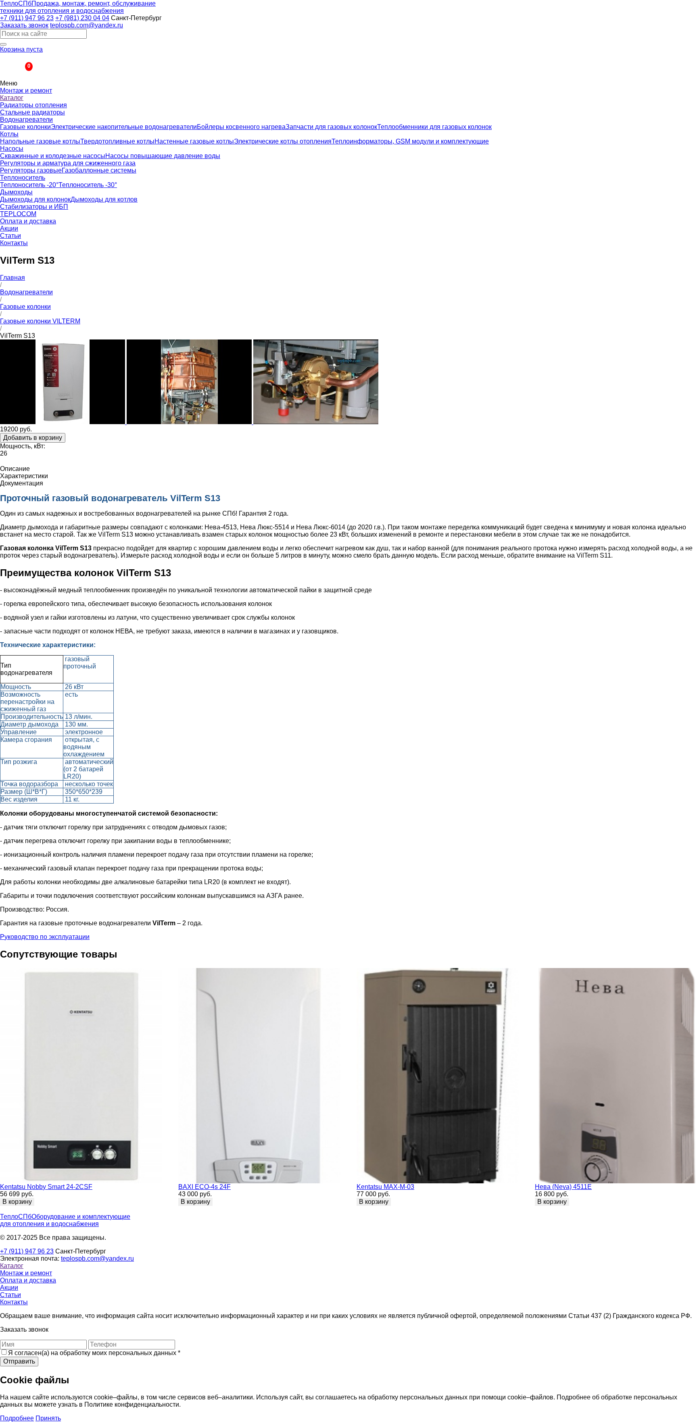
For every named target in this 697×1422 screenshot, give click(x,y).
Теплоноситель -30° (87, 184)
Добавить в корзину (32, 437)
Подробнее (17, 1418)
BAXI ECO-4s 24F (204, 1186)
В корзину (17, 1201)
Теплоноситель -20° (29, 184)
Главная (12, 277)
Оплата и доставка (28, 221)
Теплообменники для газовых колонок (434, 126)
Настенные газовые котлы (194, 141)
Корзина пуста (21, 49)
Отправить (19, 1361)
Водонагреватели (26, 119)
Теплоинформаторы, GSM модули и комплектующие (410, 141)
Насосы (11, 148)
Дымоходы (16, 192)
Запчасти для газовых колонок (331, 126)
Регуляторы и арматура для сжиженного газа (68, 163)
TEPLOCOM (18, 213)
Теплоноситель (22, 177)
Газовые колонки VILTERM (40, 321)
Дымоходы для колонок (35, 199)
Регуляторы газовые (31, 170)
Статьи (10, 235)
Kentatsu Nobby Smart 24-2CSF (46, 1186)
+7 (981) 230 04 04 (82, 18)
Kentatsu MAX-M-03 (385, 1186)
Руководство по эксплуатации (45, 936)
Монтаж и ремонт (26, 90)
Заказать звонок (24, 25)
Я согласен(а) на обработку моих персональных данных (94, 1352)
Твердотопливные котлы (117, 141)
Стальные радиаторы (32, 112)
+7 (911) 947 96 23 (27, 18)
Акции (9, 228)
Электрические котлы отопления (283, 141)
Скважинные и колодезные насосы (52, 155)
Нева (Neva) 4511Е (563, 1186)
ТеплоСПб (78, 7)
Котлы (9, 134)
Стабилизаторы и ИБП (34, 206)
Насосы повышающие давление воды (162, 155)
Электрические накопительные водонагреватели (124, 126)
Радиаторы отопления (33, 105)
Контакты (14, 242)
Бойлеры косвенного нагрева (241, 126)
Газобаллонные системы (99, 170)
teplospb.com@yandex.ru (86, 25)
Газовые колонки (25, 126)
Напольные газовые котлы (40, 141)
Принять (48, 1418)
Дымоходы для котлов (104, 199)
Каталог (11, 97)
